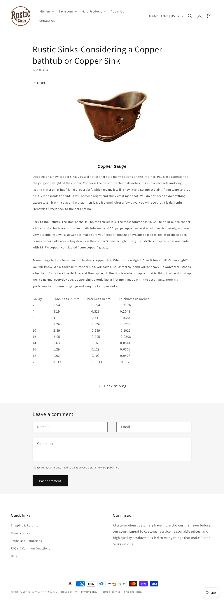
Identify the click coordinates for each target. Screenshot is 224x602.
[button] (46, 11)
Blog (14, 556)
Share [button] (41, 82)
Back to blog (115, 385)
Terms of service (111, 591)
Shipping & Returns (24, 525)
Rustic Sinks (27, 591)
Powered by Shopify (46, 591)
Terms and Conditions (26, 541)
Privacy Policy (20, 533)
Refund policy (69, 591)
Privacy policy (89, 591)
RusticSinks (148, 241)
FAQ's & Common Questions (30, 548)
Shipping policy (133, 591)
